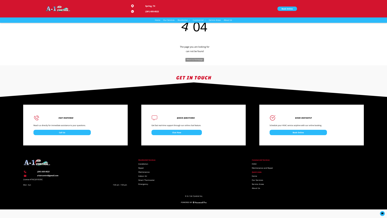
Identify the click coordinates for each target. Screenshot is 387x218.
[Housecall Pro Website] (200, 203)
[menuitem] (157, 20)
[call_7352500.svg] (25, 172)
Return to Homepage (195, 59)
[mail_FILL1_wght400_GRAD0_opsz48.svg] (25, 176)
